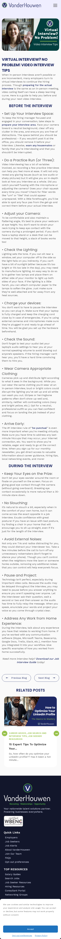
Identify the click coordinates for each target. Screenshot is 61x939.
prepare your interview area (19, 124)
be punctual (39, 427)
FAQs (8, 857)
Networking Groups (16, 894)
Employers (11, 837)
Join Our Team (13, 853)
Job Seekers (12, 841)
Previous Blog (18, 678)
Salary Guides (13, 874)
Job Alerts (11, 845)
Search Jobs (12, 878)
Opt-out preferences (22, 935)
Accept (30, 929)
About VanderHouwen (17, 849)
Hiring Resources (14, 886)
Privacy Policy (41, 935)
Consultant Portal (15, 890)
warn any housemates (39, 145)
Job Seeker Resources (18, 882)
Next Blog (44, 678)
